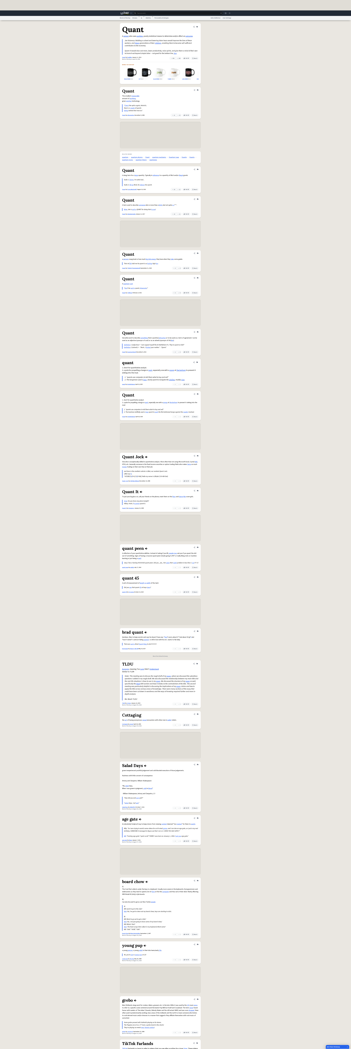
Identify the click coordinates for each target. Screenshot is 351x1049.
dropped (191, 1010)
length (142, 583)
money (124, 467)
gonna (137, 503)
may (175, 553)
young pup (125, 959)
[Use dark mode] (229, 13)
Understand (154, 669)
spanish (146, 640)
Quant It (124, 508)
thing (145, 644)
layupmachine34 (131, 352)
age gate (124, 840)
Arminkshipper (131, 384)
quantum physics (137, 157)
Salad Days (125, 807)
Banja (130, 840)
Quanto (192, 157)
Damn (131, 180)
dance (181, 496)
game (165, 828)
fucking (149, 263)
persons (126, 259)
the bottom (181, 370)
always (142, 185)
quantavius (153, 160)
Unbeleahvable (131, 214)
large (136, 175)
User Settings (227, 18)
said (137, 803)
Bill (125, 836)
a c (173, 205)
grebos (152, 1027)
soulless (140, 36)
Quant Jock (125, 481)
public (169, 720)
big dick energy (151, 259)
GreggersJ (131, 508)
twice (189, 464)
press (196, 1005)
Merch (195, 58)
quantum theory (141, 160)
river (183, 380)
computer (165, 892)
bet (172, 340)
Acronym (125, 669)
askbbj (132, 567)
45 (140, 587)
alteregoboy (130, 115)
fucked (148, 347)
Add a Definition (215, 18)
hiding (126, 110)
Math (138, 683)
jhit (131, 263)
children (158, 43)
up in (137, 798)
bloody (147, 1027)
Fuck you (178, 836)
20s (160, 950)
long (145, 380)
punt (150, 370)
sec (193, 563)
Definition (127, 345)
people (171, 553)
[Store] (225, 13)
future (137, 43)
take (172, 259)
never (191, 1008)
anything (133, 98)
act (126, 720)
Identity (148, 18)
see (130, 587)
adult (141, 950)
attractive (162, 338)
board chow (125, 933)
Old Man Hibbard (134, 481)
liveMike (129, 57)
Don (126, 288)
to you (153, 209)
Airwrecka (143, 288)
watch (193, 824)
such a (134, 209)
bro (175, 53)
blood (150, 788)
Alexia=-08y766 (134, 649)
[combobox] (178, 13)
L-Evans (129, 703)
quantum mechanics (159, 157)
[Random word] (221, 13)
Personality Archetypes (161, 18)
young (137, 955)
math (175, 563)
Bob (125, 911)
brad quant (125, 649)
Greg (125, 501)
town (148, 587)
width (148, 583)
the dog (132, 959)
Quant (124, 57)
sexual (144, 720)
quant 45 (124, 592)
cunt (131, 284)
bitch (160, 205)
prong (171, 370)
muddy (185, 412)
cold (144, 788)
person (126, 36)
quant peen (125, 567)
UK (188, 1005)
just (132, 955)
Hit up (131, 185)
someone (142, 205)
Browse (135, 18)
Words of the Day (125, 18)
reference (156, 175)
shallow (172, 380)
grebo (124, 1032)
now (142, 1027)
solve (168, 563)
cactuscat (130, 1032)
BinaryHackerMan (135, 933)
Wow (125, 209)
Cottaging (125, 724)
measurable (135, 96)
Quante (184, 157)
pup (140, 955)
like (184, 496)
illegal (181, 175)
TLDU (123, 703)
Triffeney (129, 293)
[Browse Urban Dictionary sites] (126, 13)
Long (142, 669)
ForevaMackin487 (132, 189)
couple (132, 108)
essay (169, 676)
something (144, 338)
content (164, 824)
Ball (196, 462)
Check (127, 105)
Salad (127, 803)
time (153, 892)
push (156, 412)
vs (145, 583)
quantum (125, 157)
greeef (131, 724)
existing (129, 101)
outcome (189, 36)
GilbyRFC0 (132, 807)
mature (179, 824)
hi (131, 474)
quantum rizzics (127, 160)
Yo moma (131, 592)
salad (127, 786)
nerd (139, 558)
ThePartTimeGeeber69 (133, 268)
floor (174, 496)
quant (123, 384)
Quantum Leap (174, 157)
